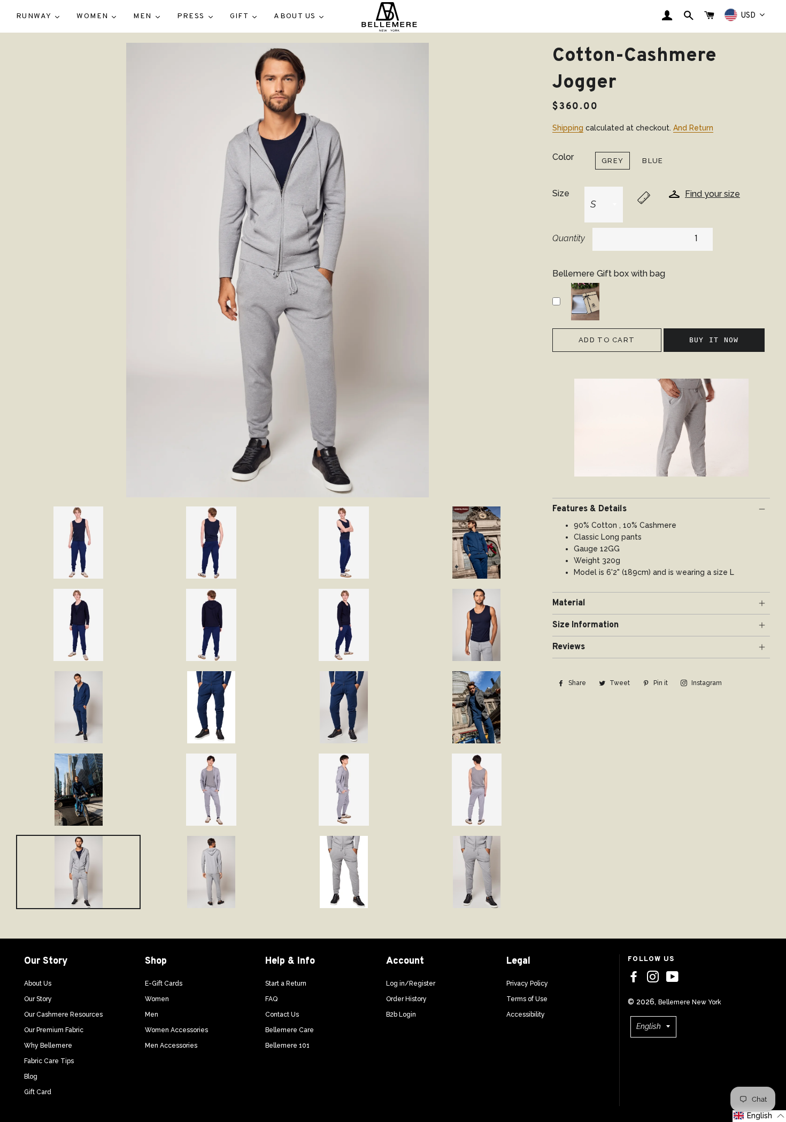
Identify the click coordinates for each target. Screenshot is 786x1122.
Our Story (38, 999)
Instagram (706, 683)
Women (157, 999)
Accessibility (525, 1014)
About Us (37, 983)
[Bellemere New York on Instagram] (653, 977)
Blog (30, 1076)
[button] (759, 1116)
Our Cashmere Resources (63, 1014)
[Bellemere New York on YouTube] (672, 977)
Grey (612, 161)
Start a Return (285, 983)
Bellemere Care (289, 1030)
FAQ (271, 999)
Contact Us (282, 1014)
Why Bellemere (48, 1045)
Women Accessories (176, 1030)
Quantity (568, 238)
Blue (652, 161)
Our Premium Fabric (53, 1030)
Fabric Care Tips (49, 1061)
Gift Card (37, 1092)
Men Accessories (171, 1045)
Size (560, 193)
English (648, 1026)
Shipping (567, 128)
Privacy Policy (527, 983)
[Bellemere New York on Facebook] (633, 977)
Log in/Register (410, 983)
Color (563, 157)
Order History (406, 999)
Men (151, 1014)
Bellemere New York (689, 1002)
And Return (693, 128)
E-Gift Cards (163, 983)
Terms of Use (527, 999)
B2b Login (401, 1014)
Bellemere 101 (287, 1045)
